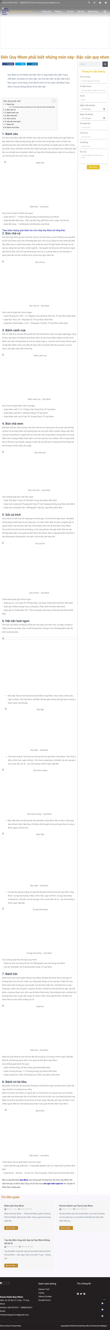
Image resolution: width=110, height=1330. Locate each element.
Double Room (44, 1300)
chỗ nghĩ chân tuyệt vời (53, 1183)
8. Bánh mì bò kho (12, 127)
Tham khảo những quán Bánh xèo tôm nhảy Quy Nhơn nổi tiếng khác (33, 107)
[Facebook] (100, 3)
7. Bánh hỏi (9, 124)
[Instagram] (94, 3)
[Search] (105, 64)
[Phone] (104, 1311)
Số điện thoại (85, 86)
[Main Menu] (105, 11)
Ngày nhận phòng (87, 105)
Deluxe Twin (44, 1289)
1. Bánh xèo (9, 104)
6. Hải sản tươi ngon (13, 121)
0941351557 (13, 3)
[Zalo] (104, 1317)
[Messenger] (104, 1305)
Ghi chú (83, 152)
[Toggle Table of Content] (52, 101)
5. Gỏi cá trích (10, 119)
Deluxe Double (44, 1296)
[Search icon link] (89, 3)
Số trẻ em (84, 133)
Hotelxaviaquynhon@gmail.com (47, 3)
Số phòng (84, 142)
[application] (62, 11)
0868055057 (25, 3)
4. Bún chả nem (11, 116)
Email (82, 96)
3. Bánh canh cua (11, 113)
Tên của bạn (85, 77)
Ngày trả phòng (86, 114)
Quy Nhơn (24, 1180)
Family (41, 1293)
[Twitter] (106, 3)
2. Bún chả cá (10, 110)
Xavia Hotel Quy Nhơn (22, 11)
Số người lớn (85, 123)
